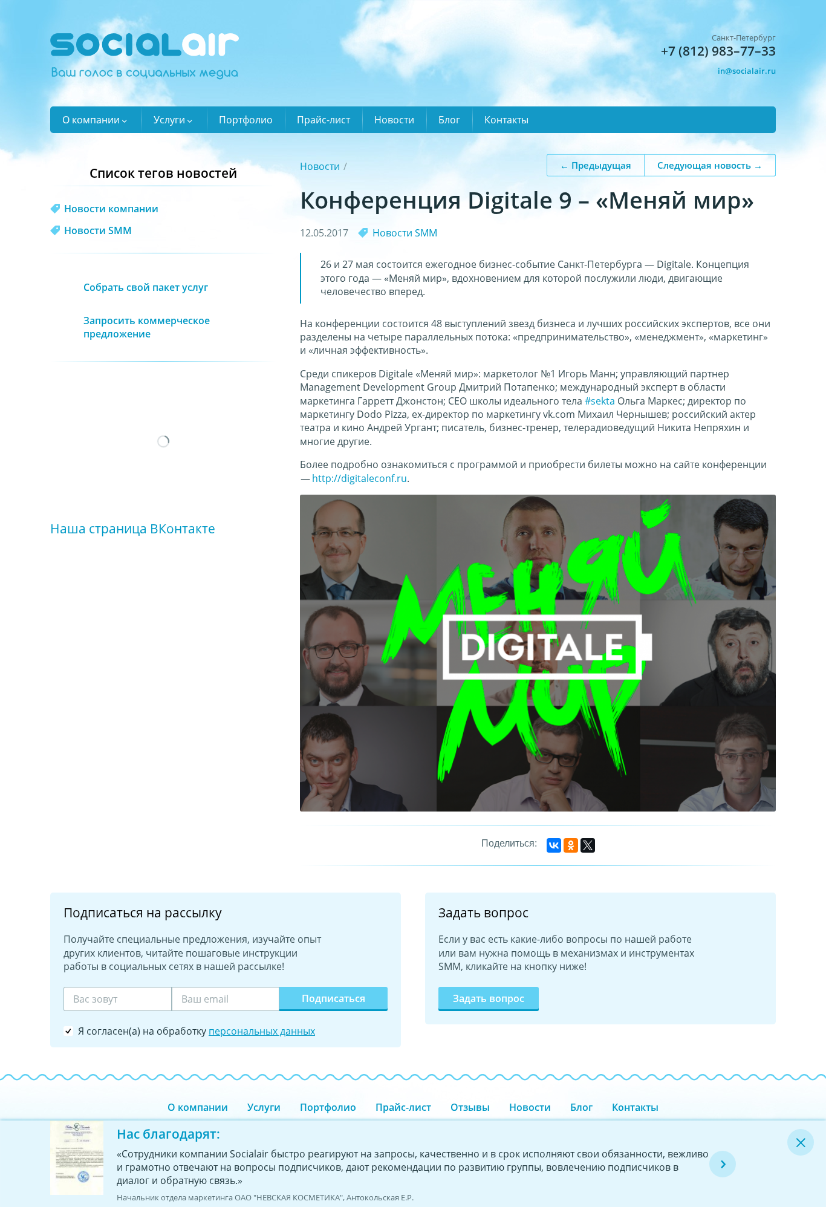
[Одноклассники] (571, 845)
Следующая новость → (710, 164)
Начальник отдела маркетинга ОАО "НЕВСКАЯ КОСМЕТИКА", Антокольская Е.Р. (265, 1197)
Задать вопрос (488, 998)
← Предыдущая (595, 164)
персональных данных (262, 1031)
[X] (587, 845)
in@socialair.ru (747, 70)
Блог (449, 119)
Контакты (506, 119)
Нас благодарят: (168, 1133)
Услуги (169, 119)
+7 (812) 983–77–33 (718, 50)
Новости (394, 119)
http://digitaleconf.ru (359, 478)
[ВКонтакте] (554, 845)
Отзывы (470, 1107)
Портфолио (246, 119)
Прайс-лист (323, 119)
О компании (91, 119)
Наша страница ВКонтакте (132, 528)
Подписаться (333, 998)
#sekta (600, 401)
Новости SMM (404, 232)
